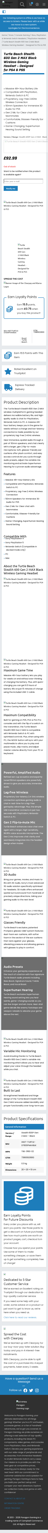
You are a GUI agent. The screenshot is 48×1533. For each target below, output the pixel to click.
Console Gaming (22, 35)
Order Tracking (12, 1508)
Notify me (10, 188)
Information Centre (14, 1503)
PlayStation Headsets (37, 38)
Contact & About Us (14, 1498)
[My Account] (37, 4)
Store (11, 35)
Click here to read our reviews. (20, 1317)
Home (4, 35)
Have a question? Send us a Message (24, 1380)
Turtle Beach (24, 341)
